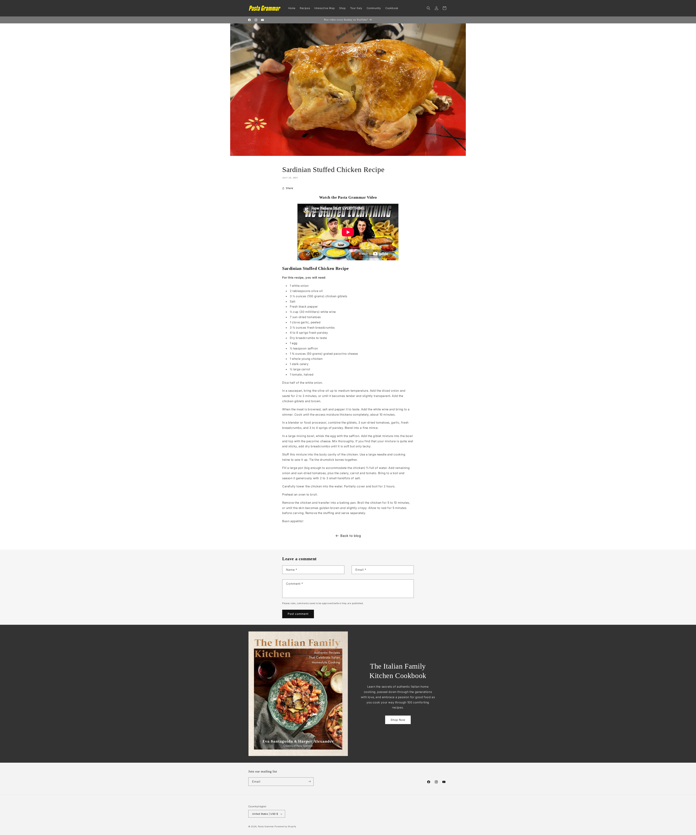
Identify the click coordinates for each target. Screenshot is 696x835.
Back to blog (350, 536)
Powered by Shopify (285, 826)
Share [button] (289, 188)
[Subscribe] (309, 781)
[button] (428, 8)
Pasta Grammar (266, 826)
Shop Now (398, 720)
